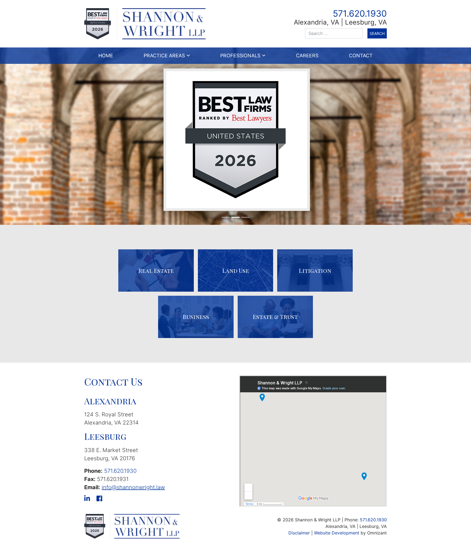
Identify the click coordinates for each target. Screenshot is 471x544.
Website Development (336, 533)
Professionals (240, 55)
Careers (307, 55)
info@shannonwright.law (133, 487)
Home (105, 55)
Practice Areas (164, 55)
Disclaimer (299, 533)
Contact (361, 55)
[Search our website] (336, 33)
